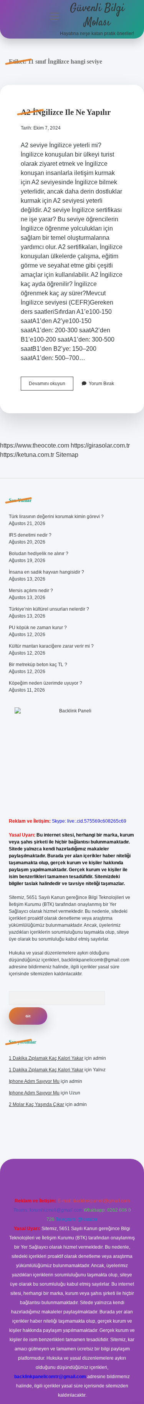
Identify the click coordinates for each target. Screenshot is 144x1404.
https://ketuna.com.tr (27, 454)
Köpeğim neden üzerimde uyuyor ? (45, 683)
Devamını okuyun (51, 385)
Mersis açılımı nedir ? (31, 590)
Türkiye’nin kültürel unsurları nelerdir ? (49, 609)
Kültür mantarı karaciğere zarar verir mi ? (51, 646)
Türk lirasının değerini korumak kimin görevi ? (56, 516)
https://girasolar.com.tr (100, 445)
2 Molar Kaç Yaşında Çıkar (36, 1104)
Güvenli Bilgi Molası (97, 15)
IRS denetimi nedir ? (30, 535)
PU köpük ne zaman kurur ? (38, 627)
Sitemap (67, 454)
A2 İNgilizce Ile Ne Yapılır (66, 112)
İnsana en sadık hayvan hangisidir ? (46, 572)
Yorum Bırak (101, 383)
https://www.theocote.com (34, 445)
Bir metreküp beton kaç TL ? (38, 664)
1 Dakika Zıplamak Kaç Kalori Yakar (46, 1058)
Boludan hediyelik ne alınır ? (38, 553)
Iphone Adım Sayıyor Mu (34, 1081)
